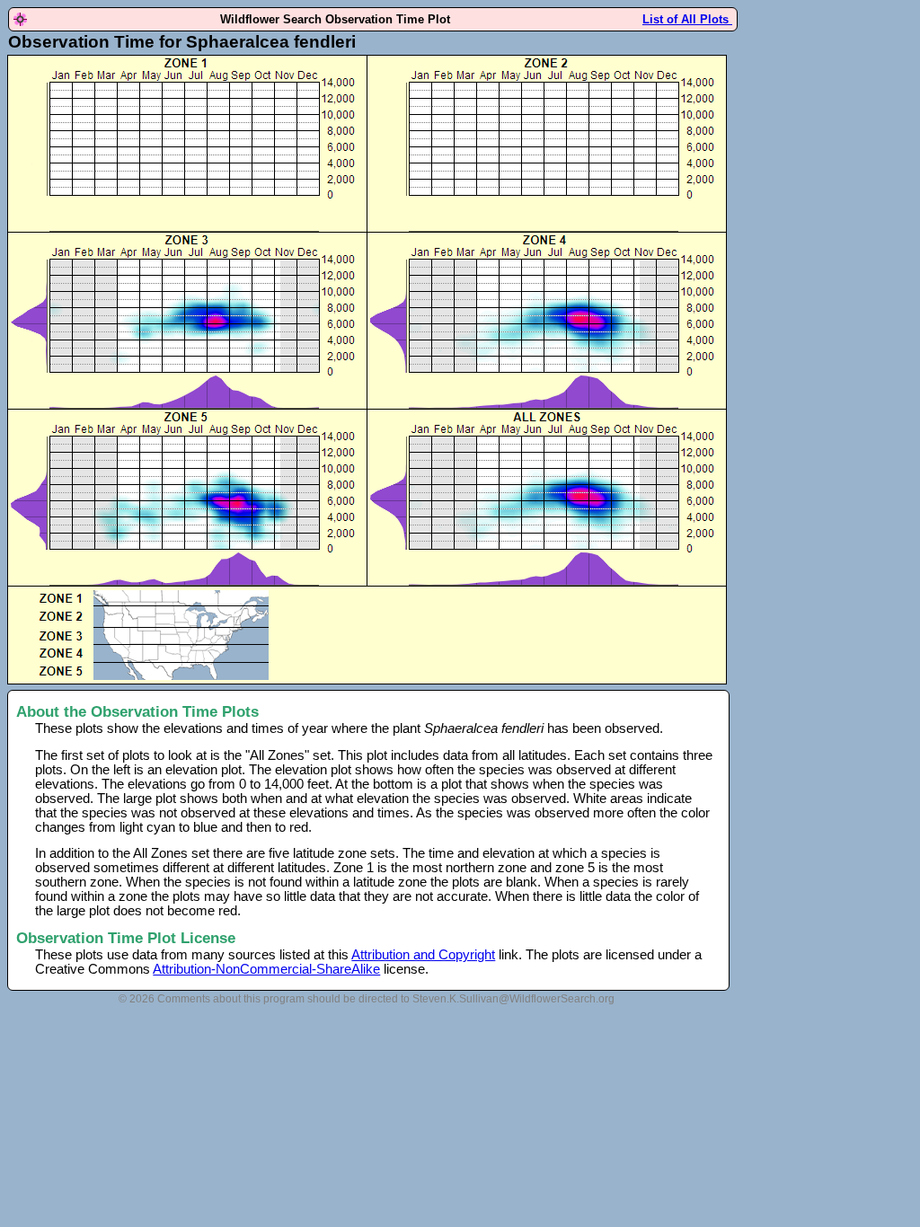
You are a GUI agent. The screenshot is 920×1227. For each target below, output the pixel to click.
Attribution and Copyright (423, 955)
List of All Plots (687, 19)
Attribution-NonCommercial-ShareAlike (266, 969)
